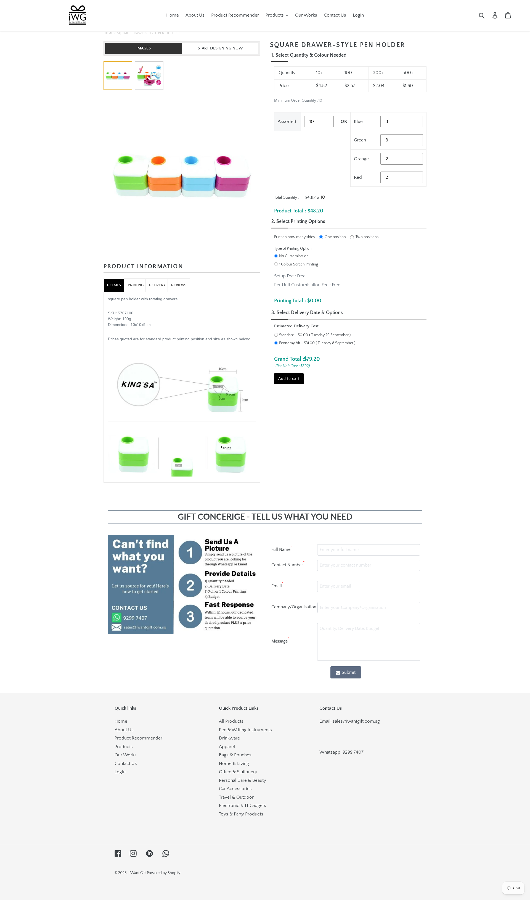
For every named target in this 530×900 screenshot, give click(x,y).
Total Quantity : (286, 197)
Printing (136, 285)
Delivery (157, 285)
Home (108, 33)
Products (124, 746)
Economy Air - (297, 343)
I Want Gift (137, 873)
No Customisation (294, 256)
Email (277, 585)
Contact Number (287, 564)
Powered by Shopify (163, 873)
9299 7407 (353, 752)
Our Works (126, 754)
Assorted (287, 121)
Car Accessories (235, 788)
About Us (124, 729)
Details (114, 285)
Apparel (227, 746)
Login (120, 771)
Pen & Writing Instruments (245, 729)
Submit (349, 672)
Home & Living (234, 763)
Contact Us (126, 763)
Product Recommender (138, 738)
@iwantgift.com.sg (361, 721)
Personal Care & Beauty (242, 780)
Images (143, 48)
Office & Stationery (238, 771)
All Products (231, 721)
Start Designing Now (220, 48)
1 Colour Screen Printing (298, 264)
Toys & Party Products (241, 814)
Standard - (293, 335)
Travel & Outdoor (236, 797)
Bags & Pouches (235, 754)
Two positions (367, 237)
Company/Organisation (293, 606)
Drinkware (229, 738)
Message (280, 640)
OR (344, 121)
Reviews (178, 285)
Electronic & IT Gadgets (242, 805)
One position (335, 237)
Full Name (281, 548)
